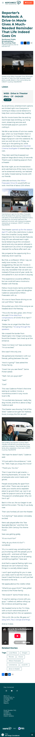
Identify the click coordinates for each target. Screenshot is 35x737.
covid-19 (24, 665)
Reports (6, 703)
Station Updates (9, 716)
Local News (13, 653)
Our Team (7, 700)
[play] (3, 735)
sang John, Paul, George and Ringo (16, 620)
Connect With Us (9, 697)
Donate (29, 3)
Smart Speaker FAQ (10, 710)
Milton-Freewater (15, 661)
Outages (6, 711)
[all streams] (32, 734)
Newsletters (7, 714)
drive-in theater (14, 669)
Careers (6, 701)
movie (20, 657)
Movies (11, 657)
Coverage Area (8, 699)
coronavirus (13, 665)
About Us (6, 696)
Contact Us (7, 713)
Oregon (24, 653)
